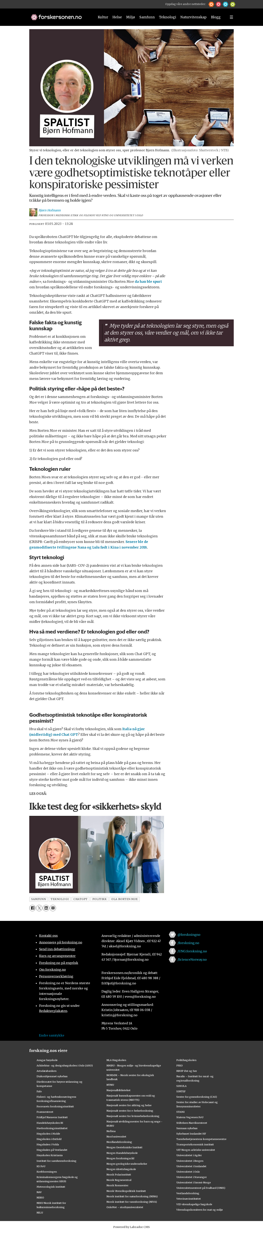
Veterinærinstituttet (188, 1198)
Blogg (216, 17)
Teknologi (167, 17)
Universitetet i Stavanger (191, 1177)
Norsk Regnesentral (118, 1179)
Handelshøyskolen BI (50, 1122)
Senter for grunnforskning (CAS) (196, 1096)
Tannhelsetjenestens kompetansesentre (201, 1139)
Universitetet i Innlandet (191, 1166)
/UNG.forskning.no (192, 951)
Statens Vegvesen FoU (189, 1117)
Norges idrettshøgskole (121, 1169)
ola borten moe (124, 899)
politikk (99, 899)
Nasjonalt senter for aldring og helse (129, 1105)
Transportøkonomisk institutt (195, 1144)
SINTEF (181, 1091)
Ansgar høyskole (47, 1060)
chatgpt (80, 899)
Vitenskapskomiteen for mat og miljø (199, 1209)
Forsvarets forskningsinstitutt (55, 1106)
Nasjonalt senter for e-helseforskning (129, 1110)
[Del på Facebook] (32, 908)
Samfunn (147, 17)
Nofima (111, 1131)
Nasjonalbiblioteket (118, 1090)
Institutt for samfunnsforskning (56, 1160)
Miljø (130, 17)
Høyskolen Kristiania (50, 1155)
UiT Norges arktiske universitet (195, 1149)
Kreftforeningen (47, 1171)
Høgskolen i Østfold (49, 1139)
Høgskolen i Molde (48, 1133)
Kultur (103, 17)
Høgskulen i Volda (48, 1144)
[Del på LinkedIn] (46, 908)
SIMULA (181, 1085)
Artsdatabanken (46, 1070)
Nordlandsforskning (119, 1141)
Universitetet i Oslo (188, 1171)
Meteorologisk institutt (51, 1186)
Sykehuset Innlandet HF (191, 1133)
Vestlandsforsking (187, 1193)
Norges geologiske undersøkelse (126, 1163)
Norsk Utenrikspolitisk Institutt (126, 1190)
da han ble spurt (148, 281)
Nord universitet (116, 1136)
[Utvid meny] (231, 17)
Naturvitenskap (193, 17)
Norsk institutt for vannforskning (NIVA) (131, 1201)
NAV (39, 1192)
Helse (117, 17)
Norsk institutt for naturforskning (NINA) (132, 1196)
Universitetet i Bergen (189, 1160)
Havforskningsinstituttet (52, 1128)
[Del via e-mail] (53, 908)
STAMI (180, 1111)
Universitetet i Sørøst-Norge (193, 1182)
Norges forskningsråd (120, 1158)
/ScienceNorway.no (192, 959)
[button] (211, 4)
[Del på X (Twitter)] (39, 908)
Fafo (39, 1091)
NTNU (110, 1084)
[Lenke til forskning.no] (59, 15)
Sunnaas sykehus (187, 1128)
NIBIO (40, 1197)
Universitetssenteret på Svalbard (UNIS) (200, 1187)
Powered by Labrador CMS (131, 1227)
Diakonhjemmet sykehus (52, 1076)
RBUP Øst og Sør (186, 1070)
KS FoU (41, 1166)
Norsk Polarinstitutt (118, 1174)
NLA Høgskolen (116, 1060)
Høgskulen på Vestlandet (52, 1149)
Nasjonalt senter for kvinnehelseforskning (132, 1116)
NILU (40, 1212)
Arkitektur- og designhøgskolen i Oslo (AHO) (65, 1065)
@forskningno (189, 935)
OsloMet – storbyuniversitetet (124, 1207)
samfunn (38, 899)
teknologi (60, 899)
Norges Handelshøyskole (122, 1152)
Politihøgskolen (186, 1060)
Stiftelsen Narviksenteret (191, 1122)
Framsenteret (45, 1111)
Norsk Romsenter (117, 1185)
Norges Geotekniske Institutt (124, 1147)
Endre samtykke (51, 1035)
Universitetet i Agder (189, 1155)
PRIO (179, 1065)
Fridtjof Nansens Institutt (52, 1117)
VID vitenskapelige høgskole (194, 1204)
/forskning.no (188, 943)
